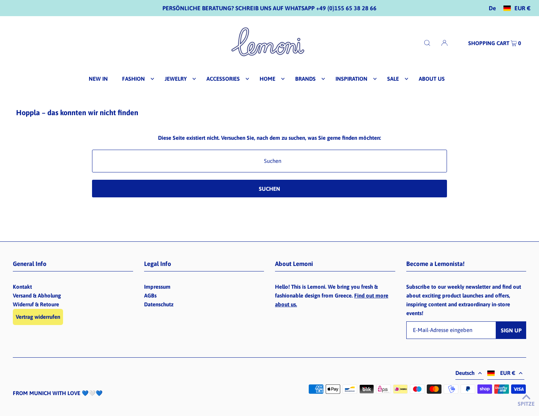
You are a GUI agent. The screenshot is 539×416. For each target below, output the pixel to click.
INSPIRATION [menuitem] (351, 79)
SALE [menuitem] (393, 79)
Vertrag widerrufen (38, 317)
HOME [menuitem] (267, 79)
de (492, 8)
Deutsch (464, 373)
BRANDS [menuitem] (305, 79)
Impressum (157, 287)
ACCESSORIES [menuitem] (223, 79)
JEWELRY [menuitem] (176, 79)
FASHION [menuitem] (133, 79)
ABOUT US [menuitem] (432, 79)
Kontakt (22, 287)
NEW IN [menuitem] (98, 79)
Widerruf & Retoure (36, 304)
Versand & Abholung (37, 295)
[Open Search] (427, 42)
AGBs (150, 295)
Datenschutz (158, 304)
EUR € (522, 8)
